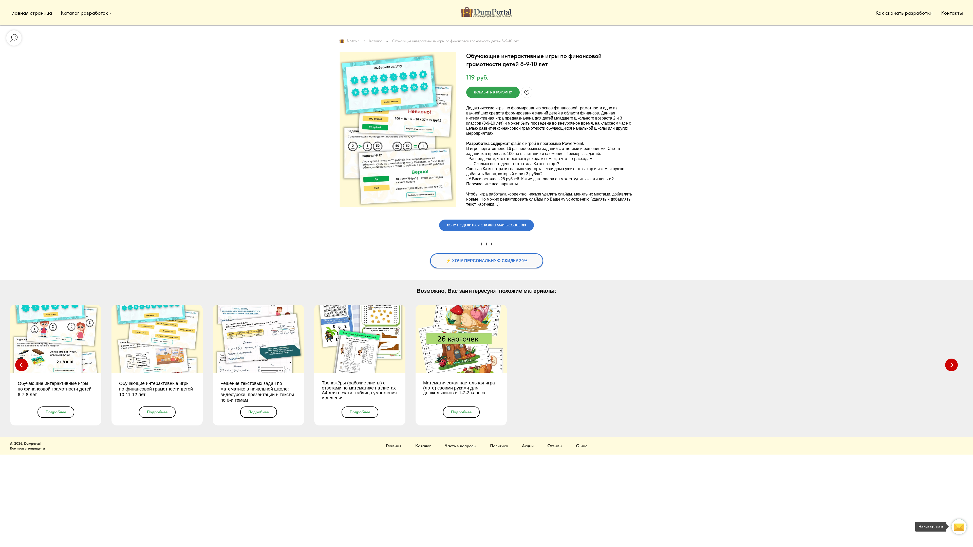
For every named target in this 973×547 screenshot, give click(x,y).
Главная (353, 40)
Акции (528, 445)
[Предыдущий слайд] (21, 365)
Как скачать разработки (903, 13)
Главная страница (31, 13)
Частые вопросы (460, 445)
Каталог (375, 41)
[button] (486, 225)
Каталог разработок (84, 13)
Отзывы (554, 445)
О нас (581, 445)
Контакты (952, 13)
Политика (499, 445)
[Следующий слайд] (951, 365)
